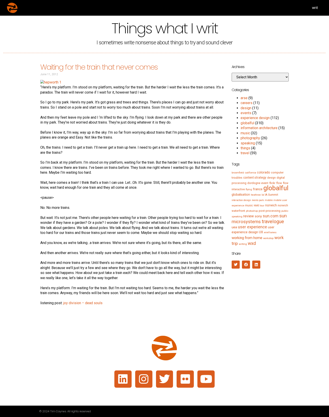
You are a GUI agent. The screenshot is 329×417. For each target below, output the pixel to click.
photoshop (252, 210)
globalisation (241, 194)
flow (279, 183)
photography (250, 138)
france (258, 189)
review (248, 216)
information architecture (259, 128)
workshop (268, 238)
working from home (247, 238)
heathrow (256, 194)
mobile (269, 200)
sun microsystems (259, 218)
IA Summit (271, 194)
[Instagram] (143, 379)
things (245, 148)
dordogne (253, 183)
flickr (272, 183)
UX (261, 232)
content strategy (254, 177)
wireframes (270, 232)
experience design (255, 118)
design (246, 108)
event (264, 183)
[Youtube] (206, 379)
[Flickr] (185, 379)
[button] (236, 265)
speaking (248, 143)
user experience (252, 227)
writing (243, 244)
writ (315, 8)
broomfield (238, 172)
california (250, 172)
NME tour (259, 205)
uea (234, 227)
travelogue (273, 221)
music (245, 133)
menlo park (258, 200)
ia (263, 194)
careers (246, 103)
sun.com (270, 216)
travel (245, 153)
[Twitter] (164, 379)
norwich (271, 205)
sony (258, 216)
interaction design (241, 200)
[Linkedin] (123, 379)
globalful (247, 123)
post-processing (269, 210)
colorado (263, 172)
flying (249, 189)
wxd (252, 243)
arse (244, 98)
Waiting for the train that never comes (99, 67)
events (246, 113)
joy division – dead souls (83, 303)
